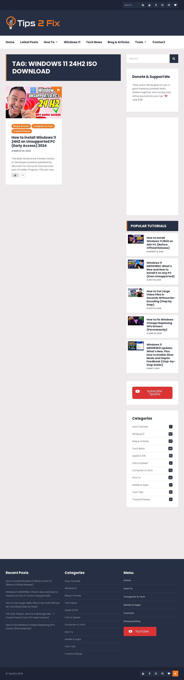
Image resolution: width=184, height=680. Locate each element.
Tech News (94, 42)
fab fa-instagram (162, 5)
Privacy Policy (132, 621)
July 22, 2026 (154, 308)
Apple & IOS (139, 455)
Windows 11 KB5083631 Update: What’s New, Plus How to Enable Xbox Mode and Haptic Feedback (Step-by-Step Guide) (161, 354)
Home (10, 42)
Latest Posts (29, 42)
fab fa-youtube (149, 5)
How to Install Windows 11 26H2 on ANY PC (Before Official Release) (160, 243)
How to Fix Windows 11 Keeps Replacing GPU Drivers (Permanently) (160, 324)
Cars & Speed (140, 463)
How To (49, 42)
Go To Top (175, 673)
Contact (159, 42)
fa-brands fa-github (169, 5)
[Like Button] (15, 175)
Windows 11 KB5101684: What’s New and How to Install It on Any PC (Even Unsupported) (161, 269)
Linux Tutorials (140, 426)
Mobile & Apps (140, 485)
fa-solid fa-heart (175, 5)
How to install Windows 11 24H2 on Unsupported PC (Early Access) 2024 (34, 141)
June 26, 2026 (155, 333)
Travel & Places (21, 131)
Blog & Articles (118, 42)
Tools (139, 42)
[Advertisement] (126, 22)
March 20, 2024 (22, 150)
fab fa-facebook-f (156, 5)
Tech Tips (137, 492)
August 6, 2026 (155, 251)
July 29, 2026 (154, 280)
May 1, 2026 (153, 368)
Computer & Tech (43, 126)
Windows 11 (72, 42)
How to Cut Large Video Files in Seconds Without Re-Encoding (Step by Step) (161, 298)
